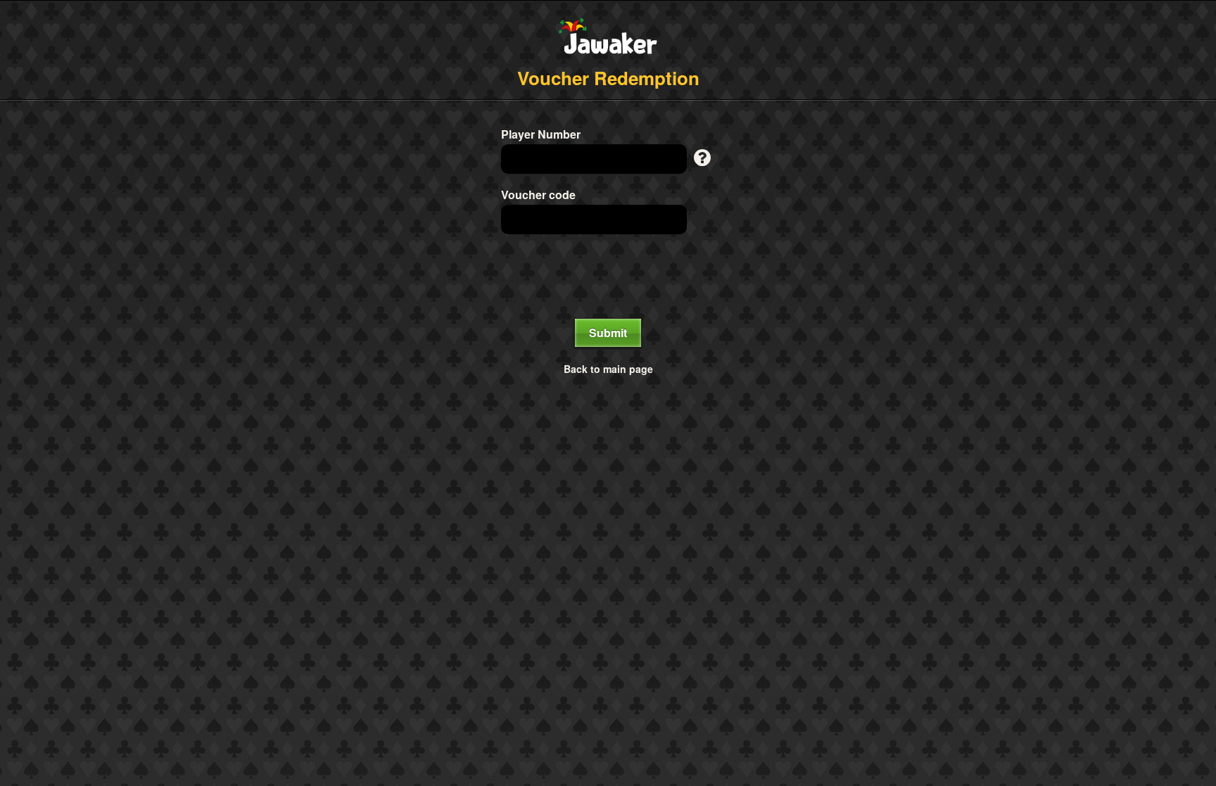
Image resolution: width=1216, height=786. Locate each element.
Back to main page (608, 369)
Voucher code (538, 195)
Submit (608, 332)
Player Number (541, 134)
